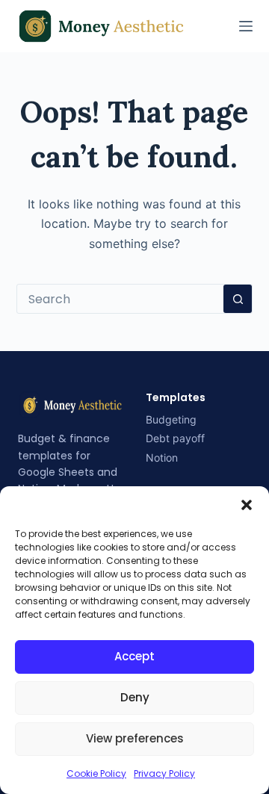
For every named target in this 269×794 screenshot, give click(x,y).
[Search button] (237, 299)
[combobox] (120, 299)
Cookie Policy (96, 773)
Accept (134, 656)
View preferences (135, 738)
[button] (246, 504)
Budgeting (171, 419)
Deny (134, 697)
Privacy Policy (164, 773)
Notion (162, 457)
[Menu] (246, 26)
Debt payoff (175, 438)
